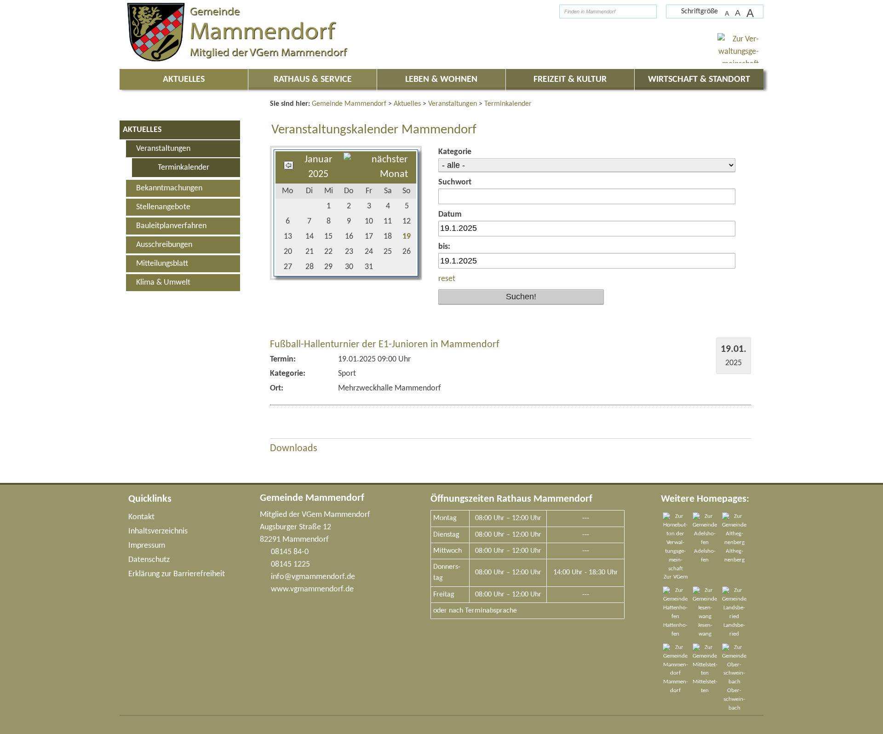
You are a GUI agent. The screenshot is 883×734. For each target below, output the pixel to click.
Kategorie (454, 152)
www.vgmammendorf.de (312, 589)
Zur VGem (676, 577)
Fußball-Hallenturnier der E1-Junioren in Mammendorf (384, 345)
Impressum (146, 545)
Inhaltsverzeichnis (158, 531)
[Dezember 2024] (288, 167)
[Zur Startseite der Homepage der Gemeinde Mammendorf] (536, 11)
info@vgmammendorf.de (313, 577)
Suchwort (454, 182)
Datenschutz (149, 560)
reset (446, 279)
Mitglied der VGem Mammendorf (315, 514)
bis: (444, 246)
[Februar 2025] (376, 174)
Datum (450, 214)
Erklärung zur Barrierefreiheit (176, 574)
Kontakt (141, 517)
